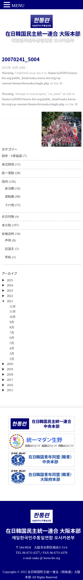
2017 (10, 380)
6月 (12, 337)
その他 (9, 205)
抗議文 (9, 248)
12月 (13, 306)
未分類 (6, 225)
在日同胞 (8, 216)
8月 (12, 327)
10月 (13, 317)
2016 (10, 385)
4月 (12, 348)
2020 (10, 364)
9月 (12, 322)
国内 (5, 181)
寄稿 (8, 257)
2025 (10, 280)
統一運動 (8, 173)
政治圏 (9, 188)
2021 (10, 301)
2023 (10, 290)
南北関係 (8, 164)
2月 (12, 359)
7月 (12, 332)
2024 (10, 285)
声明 (8, 240)
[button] (8, 5)
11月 (13, 311)
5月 (12, 343)
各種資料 (8, 233)
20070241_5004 (20, 59)
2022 (10, 296)
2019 (10, 369)
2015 (10, 390)
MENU (18, 5)
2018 (10, 374)
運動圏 (9, 196)
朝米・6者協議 (12, 156)
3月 (12, 353)
